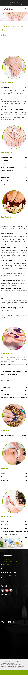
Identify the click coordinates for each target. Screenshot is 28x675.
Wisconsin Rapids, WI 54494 (10, 561)
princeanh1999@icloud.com (15, 4)
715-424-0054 (14, 2)
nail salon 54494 (5, 664)
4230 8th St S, (6, 559)
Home (9, 17)
